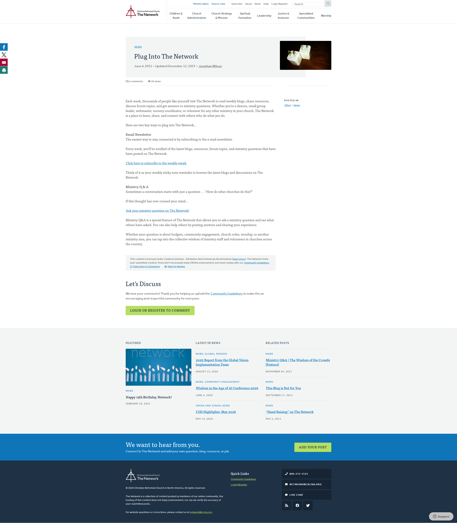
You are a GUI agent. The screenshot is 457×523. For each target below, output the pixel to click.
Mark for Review (176, 266)
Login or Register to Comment (160, 310)
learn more (239, 259)
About (248, 4)
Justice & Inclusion (283, 15)
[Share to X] (4, 55)
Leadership (264, 15)
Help (266, 4)
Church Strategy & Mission (221, 15)
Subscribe (236, 4)
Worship (326, 15)
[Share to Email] (4, 62)
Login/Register (279, 4)
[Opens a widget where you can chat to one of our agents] (441, 516)
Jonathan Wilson (210, 66)
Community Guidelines (256, 263)
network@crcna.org (201, 512)
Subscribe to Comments (146, 266)
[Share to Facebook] (4, 47)
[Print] (4, 70)
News (258, 4)
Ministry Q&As (201, 4)
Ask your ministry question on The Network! (157, 210)
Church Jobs (218, 4)
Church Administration (196, 15)
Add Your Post (313, 447)
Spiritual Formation (244, 15)
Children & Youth (175, 15)
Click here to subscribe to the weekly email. (156, 163)
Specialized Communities (306, 15)
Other (287, 105)
